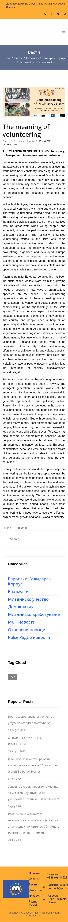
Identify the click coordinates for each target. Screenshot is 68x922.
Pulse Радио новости (29, 637)
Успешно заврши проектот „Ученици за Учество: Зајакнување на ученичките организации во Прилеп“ (33, 796)
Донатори (36, 890)
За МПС (34, 879)
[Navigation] (63, 32)
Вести (33, 884)
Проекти (34, 896)
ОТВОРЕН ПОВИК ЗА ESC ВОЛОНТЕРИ (25, 744)
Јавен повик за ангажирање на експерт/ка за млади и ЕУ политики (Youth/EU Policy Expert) (32, 768)
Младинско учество (28, 599)
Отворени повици (27, 629)
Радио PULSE (33, 903)
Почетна (34, 873)
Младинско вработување (34, 614)
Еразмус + (18, 591)
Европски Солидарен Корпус (18, 141)
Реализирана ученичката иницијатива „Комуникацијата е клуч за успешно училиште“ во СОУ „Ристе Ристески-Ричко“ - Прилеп (33, 826)
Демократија (21, 606)
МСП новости (22, 622)
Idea (12, 677)
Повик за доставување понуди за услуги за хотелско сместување (31, 723)
